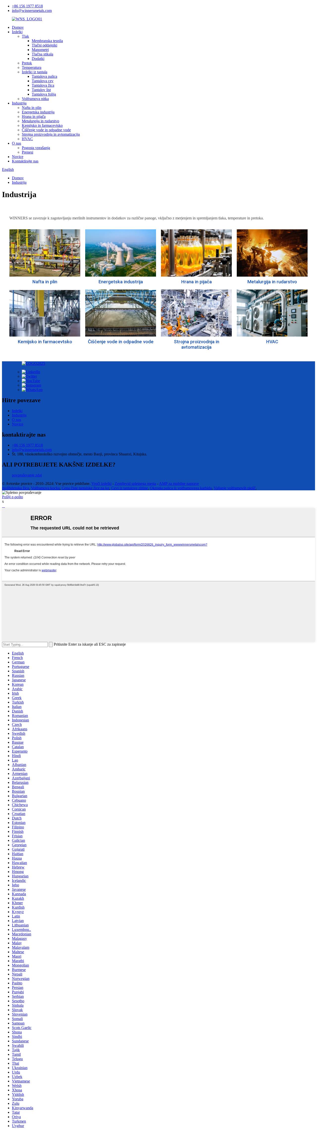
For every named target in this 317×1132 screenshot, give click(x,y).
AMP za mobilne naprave (179, 483)
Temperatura (31, 67)
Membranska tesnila (47, 41)
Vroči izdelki (101, 483)
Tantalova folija (44, 94)
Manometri (40, 50)
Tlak (25, 36)
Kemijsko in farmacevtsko (42, 125)
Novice (17, 157)
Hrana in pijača (34, 116)
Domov (18, 27)
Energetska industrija (38, 112)
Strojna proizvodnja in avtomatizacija (51, 134)
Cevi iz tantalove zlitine (129, 488)
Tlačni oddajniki (44, 45)
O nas (16, 143)
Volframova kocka (45, 488)
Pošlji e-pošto (12, 497)
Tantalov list (41, 90)
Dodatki (38, 58)
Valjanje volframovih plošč (235, 488)
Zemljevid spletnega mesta (135, 483)
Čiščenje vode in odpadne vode (46, 130)
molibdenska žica (15, 488)
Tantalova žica (43, 85)
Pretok (27, 63)
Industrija (19, 103)
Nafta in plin (31, 107)
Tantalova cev (42, 81)
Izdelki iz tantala (34, 72)
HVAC (27, 139)
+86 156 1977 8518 (27, 6)
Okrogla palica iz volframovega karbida (181, 488)
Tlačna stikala (42, 54)
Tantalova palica (44, 76)
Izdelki (17, 32)
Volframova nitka (35, 99)
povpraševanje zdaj (27, 475)
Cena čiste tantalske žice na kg (85, 488)
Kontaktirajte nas (25, 161)
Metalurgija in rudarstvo (40, 121)
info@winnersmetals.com (32, 10)
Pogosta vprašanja (36, 148)
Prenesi (27, 152)
